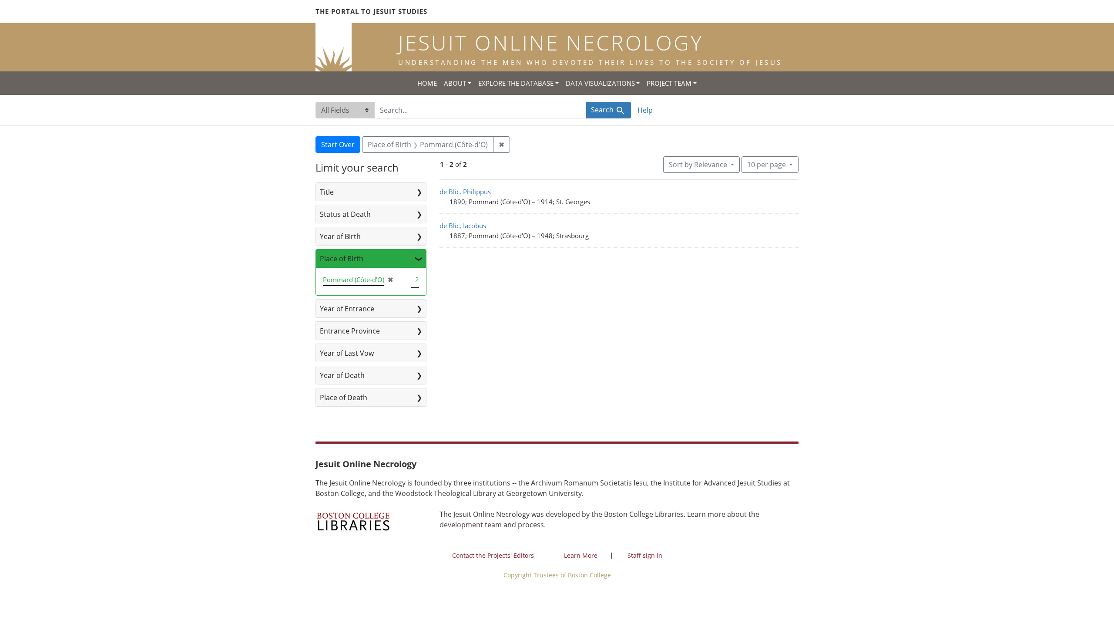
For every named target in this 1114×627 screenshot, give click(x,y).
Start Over (338, 144)
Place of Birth (341, 258)
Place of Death (343, 397)
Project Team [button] (669, 83)
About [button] (455, 83)
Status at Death (345, 214)
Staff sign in (644, 555)
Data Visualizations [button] (600, 83)
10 (766, 164)
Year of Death (342, 375)
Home (427, 83)
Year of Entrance (347, 309)
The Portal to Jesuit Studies (371, 11)
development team (471, 524)
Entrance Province (350, 331)
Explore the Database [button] (516, 83)
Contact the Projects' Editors (493, 555)
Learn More (580, 555)
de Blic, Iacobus (463, 225)
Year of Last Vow (347, 353)
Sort (698, 164)
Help (645, 110)
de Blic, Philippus (465, 191)
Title (327, 192)
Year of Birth (340, 236)
